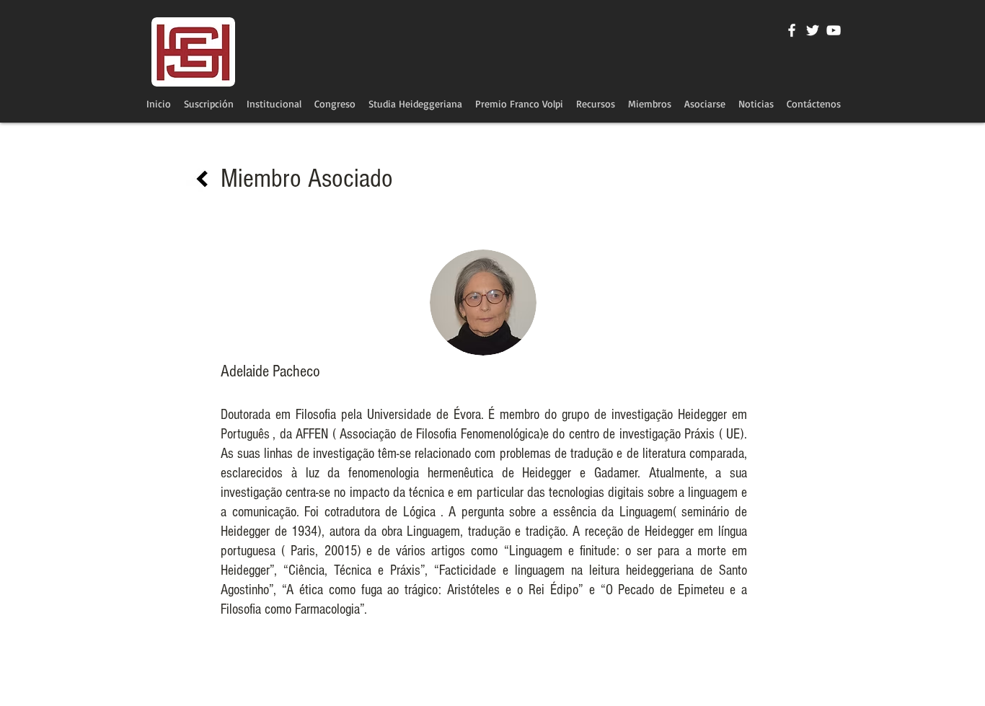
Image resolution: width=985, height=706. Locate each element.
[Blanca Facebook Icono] (791, 30)
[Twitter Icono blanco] (812, 30)
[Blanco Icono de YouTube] (833, 30)
